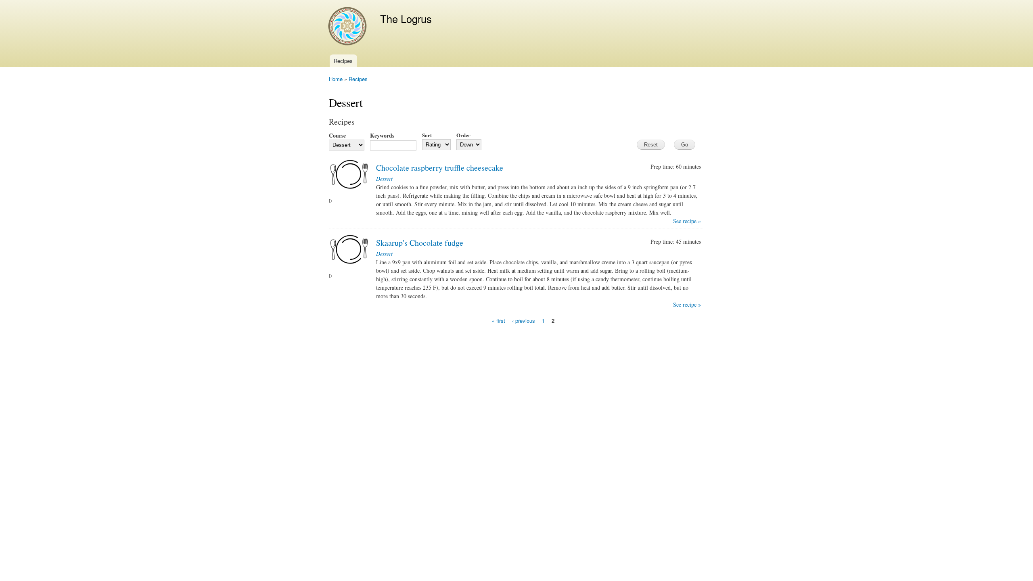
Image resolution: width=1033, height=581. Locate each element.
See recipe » (687, 221)
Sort (427, 135)
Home (336, 79)
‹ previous (523, 320)
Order (463, 135)
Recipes (343, 61)
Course (337, 135)
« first (498, 320)
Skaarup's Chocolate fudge (419, 242)
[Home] (348, 27)
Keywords (382, 135)
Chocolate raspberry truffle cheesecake (439, 167)
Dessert (384, 178)
